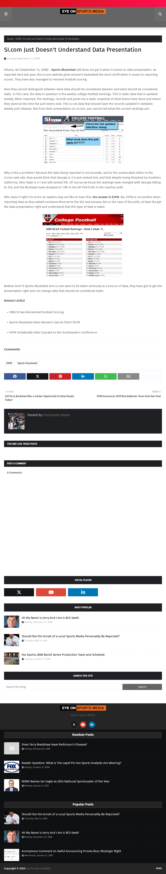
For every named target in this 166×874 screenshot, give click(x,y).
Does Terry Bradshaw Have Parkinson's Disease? (54, 744)
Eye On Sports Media (38, 868)
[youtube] (51, 592)
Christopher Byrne (56, 415)
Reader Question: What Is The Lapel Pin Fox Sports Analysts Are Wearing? (71, 763)
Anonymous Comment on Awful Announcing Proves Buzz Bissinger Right (71, 851)
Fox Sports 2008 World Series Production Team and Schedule (63, 655)
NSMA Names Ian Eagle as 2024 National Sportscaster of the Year (66, 781)
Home (10, 38)
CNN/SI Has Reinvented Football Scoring (36, 312)
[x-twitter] (19, 592)
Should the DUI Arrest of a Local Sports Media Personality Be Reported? (71, 636)
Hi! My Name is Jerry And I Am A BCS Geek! (50, 618)
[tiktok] (115, 592)
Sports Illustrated (27, 363)
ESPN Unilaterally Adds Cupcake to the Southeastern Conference (53, 332)
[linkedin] (83, 592)
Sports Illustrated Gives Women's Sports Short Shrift (44, 322)
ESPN (18, 38)
